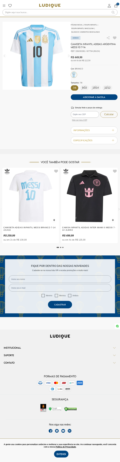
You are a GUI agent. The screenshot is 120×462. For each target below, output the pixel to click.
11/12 (107, 87)
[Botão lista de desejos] (10, 5)
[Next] (119, 209)
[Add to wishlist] (114, 38)
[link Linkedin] (69, 431)
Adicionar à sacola (94, 97)
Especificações (82, 140)
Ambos (75, 296)
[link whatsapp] (117, 326)
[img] (69, 55)
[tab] (58, 247)
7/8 (74, 88)
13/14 (95, 87)
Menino (49, 296)
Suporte (9, 355)
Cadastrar (60, 304)
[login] (109, 6)
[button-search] (113, 12)
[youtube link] (63, 431)
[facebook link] (50, 431)
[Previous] (1, 209)
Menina (62, 296)
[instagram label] (57, 431)
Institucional (12, 347)
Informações (81, 130)
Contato (9, 362)
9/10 (84, 87)
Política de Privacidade (66, 447)
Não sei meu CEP (79, 120)
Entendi (61, 454)
